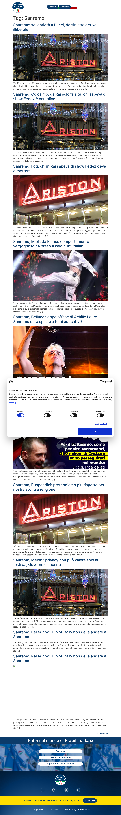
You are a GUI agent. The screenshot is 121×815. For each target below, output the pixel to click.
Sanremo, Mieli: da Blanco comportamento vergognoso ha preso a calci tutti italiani (51, 243)
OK (95, 431)
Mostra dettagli (101, 424)
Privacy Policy (70, 810)
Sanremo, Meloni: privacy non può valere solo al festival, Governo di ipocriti (55, 562)
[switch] (47, 415)
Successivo (101, 733)
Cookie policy (84, 810)
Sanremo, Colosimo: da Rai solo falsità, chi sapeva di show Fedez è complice (59, 96)
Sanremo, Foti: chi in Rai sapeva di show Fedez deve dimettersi (59, 168)
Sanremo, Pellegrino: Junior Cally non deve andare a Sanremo (59, 634)
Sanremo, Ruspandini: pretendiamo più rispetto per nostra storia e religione (58, 487)
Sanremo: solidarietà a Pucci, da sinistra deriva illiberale (54, 27)
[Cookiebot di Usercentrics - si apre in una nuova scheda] (101, 381)
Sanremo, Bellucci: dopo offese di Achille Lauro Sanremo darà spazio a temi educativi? (55, 319)
